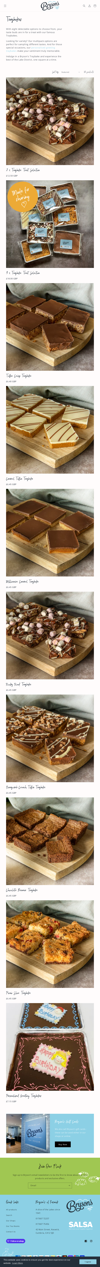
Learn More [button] (17, 1263)
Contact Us (11, 1231)
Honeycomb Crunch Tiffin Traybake (25, 787)
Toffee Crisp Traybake (18, 376)
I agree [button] (88, 1262)
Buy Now (63, 1144)
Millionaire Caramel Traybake (22, 581)
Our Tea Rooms (13, 1226)
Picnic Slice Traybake (18, 993)
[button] (5, 6)
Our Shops (10, 1221)
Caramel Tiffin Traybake (19, 478)
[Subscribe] (69, 1185)
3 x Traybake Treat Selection (23, 273)
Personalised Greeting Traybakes (24, 1096)
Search (9, 1215)
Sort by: (55, 72)
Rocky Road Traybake (18, 684)
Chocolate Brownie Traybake (22, 890)
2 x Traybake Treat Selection (23, 170)
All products (11, 1209)
